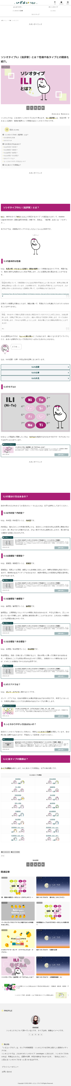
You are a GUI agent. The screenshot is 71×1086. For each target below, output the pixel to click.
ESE (54, 807)
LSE (54, 840)
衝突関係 (52, 803)
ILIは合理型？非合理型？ (11, 155)
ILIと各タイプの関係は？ (13, 165)
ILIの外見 (35, 378)
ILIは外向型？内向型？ (11, 147)
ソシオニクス (6, 852)
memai (35, 1027)
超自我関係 (52, 811)
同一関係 (18, 787)
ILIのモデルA (8, 140)
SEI (54, 815)
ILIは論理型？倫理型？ (11, 152)
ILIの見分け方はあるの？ (13, 144)
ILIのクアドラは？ (9, 158)
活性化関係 (52, 779)
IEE (54, 823)
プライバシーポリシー (10, 1067)
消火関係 (52, 795)
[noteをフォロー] (35, 1034)
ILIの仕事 (35, 373)
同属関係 (18, 811)
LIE (54, 791)
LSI (12, 832)
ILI (3, 855)
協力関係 (18, 819)
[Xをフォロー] (29, 1034)
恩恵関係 (17, 827)
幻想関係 (52, 819)
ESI (54, 783)
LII (19, 807)
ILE (54, 799)
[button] (43, 108)
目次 (11, 130)
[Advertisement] (35, 39)
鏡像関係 (52, 787)
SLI (19, 823)
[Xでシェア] (28, 108)
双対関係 (18, 779)
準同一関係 (18, 803)
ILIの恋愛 (35, 367)
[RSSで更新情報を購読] (41, 1034)
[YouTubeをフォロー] (32, 1034)
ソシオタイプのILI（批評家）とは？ (16, 134)
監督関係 (17, 835)
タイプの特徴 (16, 852)
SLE (19, 799)
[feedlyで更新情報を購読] (38, 1034)
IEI (19, 815)
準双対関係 (18, 795)
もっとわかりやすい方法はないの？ (15, 161)
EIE (12, 840)
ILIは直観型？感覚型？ (11, 150)
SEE (19, 783)
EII (54, 832)
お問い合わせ (7, 1072)
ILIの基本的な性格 (9, 137)
